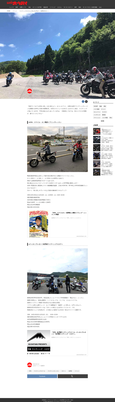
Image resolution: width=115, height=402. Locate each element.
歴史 (105, 106)
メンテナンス (97, 114)
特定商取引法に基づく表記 (66, 400)
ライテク (104, 112)
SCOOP (96, 106)
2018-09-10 (36, 90)
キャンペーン (97, 112)
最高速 (103, 114)
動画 (101, 106)
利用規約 (44, 400)
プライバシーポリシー (53, 400)
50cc (111, 117)
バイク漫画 (96, 109)
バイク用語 (105, 117)
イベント (103, 109)
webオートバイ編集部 (39, 91)
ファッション (97, 117)
